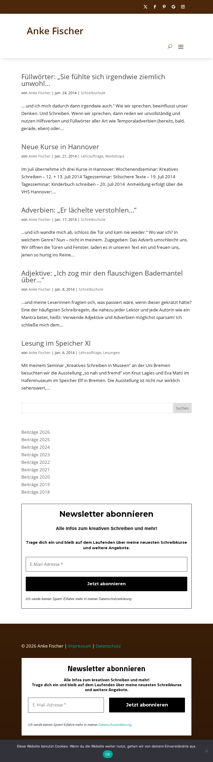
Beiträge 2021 (35, 470)
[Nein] (206, 750)
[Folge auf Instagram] (183, 6)
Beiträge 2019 (35, 484)
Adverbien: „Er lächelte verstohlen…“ (78, 210)
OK (107, 754)
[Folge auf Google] (173, 6)
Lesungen (111, 352)
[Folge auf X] (145, 6)
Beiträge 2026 (35, 432)
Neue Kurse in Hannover (60, 146)
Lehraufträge (92, 156)
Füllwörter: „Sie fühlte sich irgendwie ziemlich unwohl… (93, 80)
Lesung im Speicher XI (56, 343)
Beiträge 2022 (35, 462)
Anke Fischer (40, 92)
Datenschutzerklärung (115, 599)
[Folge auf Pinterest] (164, 6)
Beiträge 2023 (35, 455)
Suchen (182, 408)
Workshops (114, 156)
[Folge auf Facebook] (154, 6)
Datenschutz (108, 646)
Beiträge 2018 (35, 492)
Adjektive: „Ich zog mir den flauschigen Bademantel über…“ (102, 276)
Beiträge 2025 (35, 440)
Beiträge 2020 (35, 477)
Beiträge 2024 (35, 447)
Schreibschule (93, 92)
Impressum (79, 646)
